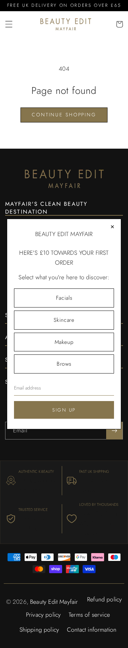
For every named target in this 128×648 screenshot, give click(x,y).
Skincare (64, 320)
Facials (64, 298)
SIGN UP (64, 409)
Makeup (64, 342)
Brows (64, 364)
